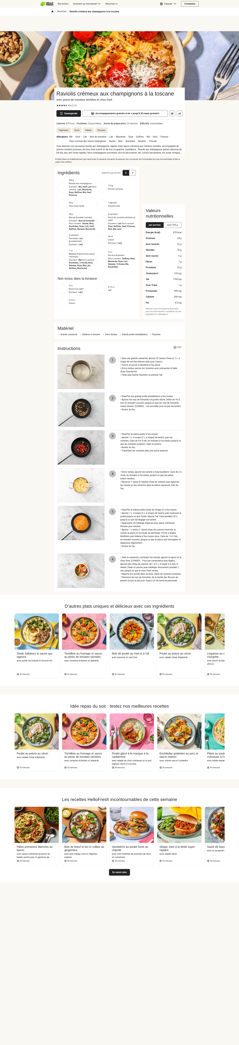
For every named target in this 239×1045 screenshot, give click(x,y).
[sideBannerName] (163, 184)
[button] (169, 4)
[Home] (52, 12)
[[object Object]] (172, 113)
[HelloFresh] (46, 4)
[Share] (180, 113)
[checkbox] (57, 105)
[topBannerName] (119, 23)
